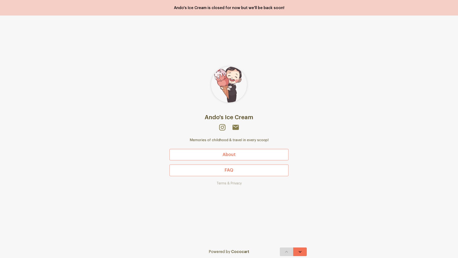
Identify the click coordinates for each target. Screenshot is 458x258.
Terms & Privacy (229, 183)
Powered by (229, 252)
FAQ (229, 170)
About (229, 154)
